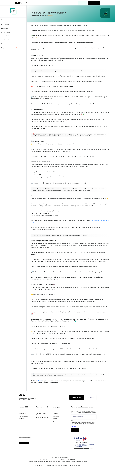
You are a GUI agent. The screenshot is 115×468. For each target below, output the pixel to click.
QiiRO (40, 381)
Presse (55, 418)
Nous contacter (57, 411)
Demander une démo (76, 397)
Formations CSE (22, 413)
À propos (45, 3)
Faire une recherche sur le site (25, 437)
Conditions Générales (75, 465)
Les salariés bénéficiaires (7, 36)
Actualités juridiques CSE (42, 417)
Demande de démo (93, 3)
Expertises (21, 418)
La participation (5, 24)
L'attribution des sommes (8, 40)
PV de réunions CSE (23, 416)
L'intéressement (5, 28)
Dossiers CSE (39, 420)
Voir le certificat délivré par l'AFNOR (81, 448)
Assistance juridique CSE (25, 411)
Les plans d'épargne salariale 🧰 (9, 47)
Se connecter (82, 3)
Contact (52, 3)
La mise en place (5, 32)
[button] (27, 3)
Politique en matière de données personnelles (56, 465)
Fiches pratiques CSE (41, 411)
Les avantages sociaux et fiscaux (9, 44)
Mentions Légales (39, 465)
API (54, 421)
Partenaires (56, 416)
